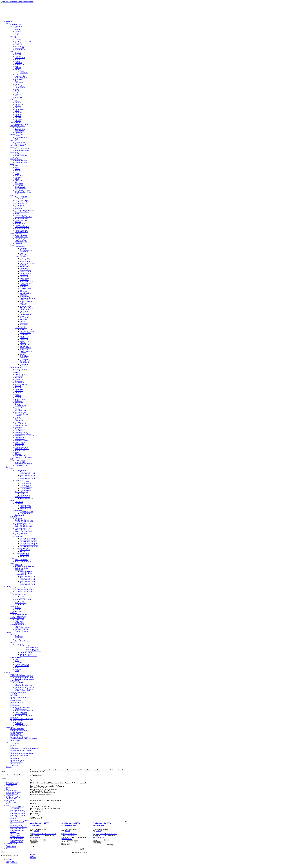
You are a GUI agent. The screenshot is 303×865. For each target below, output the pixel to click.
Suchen (3, 771)
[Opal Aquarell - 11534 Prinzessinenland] (75, 835)
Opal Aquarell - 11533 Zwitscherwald (39, 824)
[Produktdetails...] (35, 837)
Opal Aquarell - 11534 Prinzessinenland (70, 824)
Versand (36, 831)
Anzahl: (33, 840)
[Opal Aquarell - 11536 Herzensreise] (105, 834)
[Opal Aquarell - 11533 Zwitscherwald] (43, 834)
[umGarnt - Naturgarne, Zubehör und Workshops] (17, 2)
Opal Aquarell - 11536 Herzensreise (102, 824)
